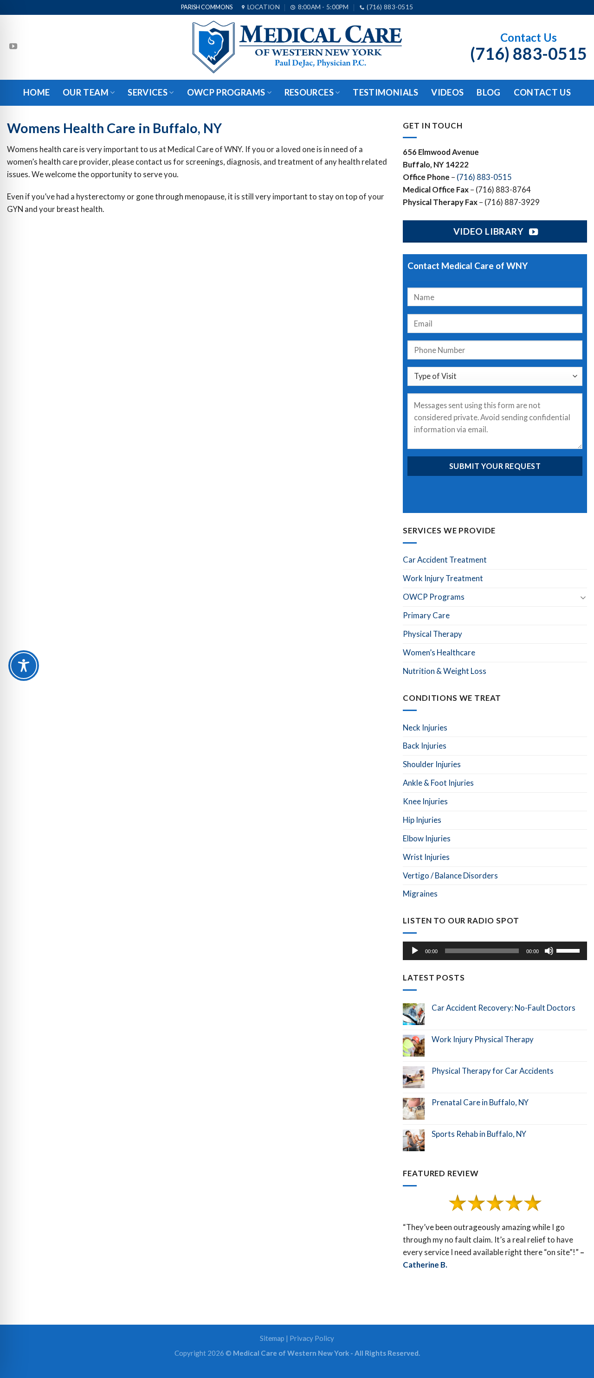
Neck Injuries (425, 727)
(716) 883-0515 (484, 177)
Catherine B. (425, 1264)
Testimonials (385, 92)
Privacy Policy (312, 1338)
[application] (495, 951)
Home (36, 92)
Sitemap (272, 1338)
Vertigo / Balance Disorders (450, 875)
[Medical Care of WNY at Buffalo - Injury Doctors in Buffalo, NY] (297, 47)
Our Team (86, 92)
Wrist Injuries (426, 857)
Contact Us (542, 92)
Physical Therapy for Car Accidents (493, 1071)
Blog (488, 92)
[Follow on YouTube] (13, 46)
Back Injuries (424, 745)
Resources (309, 92)
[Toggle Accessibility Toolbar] (23, 665)
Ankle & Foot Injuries (438, 783)
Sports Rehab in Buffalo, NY (479, 1134)
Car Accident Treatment (445, 559)
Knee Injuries (425, 801)
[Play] (415, 950)
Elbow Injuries (427, 838)
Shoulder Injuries (432, 764)
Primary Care (426, 615)
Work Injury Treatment (443, 578)
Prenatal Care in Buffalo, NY (480, 1102)
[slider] (569, 950)
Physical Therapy (432, 634)
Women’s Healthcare (439, 652)
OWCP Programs (226, 92)
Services (148, 92)
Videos (447, 92)
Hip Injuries (422, 820)
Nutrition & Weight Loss (444, 671)
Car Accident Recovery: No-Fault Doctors (503, 1008)
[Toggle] (583, 597)
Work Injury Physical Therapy (483, 1039)
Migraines (420, 893)
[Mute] (549, 950)
